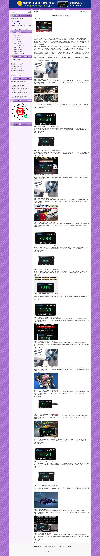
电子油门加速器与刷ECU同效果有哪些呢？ (19, 92)
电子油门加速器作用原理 (16, 59)
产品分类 (46, 9)
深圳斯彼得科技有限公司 (39, 83)
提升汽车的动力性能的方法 (16, 74)
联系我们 (68, 9)
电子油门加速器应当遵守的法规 (17, 70)
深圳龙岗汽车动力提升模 (17, 47)
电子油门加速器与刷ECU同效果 (17, 63)
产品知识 (54, 9)
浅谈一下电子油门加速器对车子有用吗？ (19, 96)
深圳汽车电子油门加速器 (17, 45)
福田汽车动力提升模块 (16, 39)
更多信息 (36, 542)
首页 (32, 9)
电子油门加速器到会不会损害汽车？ (18, 81)
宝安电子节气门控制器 (16, 41)
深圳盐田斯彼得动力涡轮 (17, 43)
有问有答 (61, 9)
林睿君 (69, 546)
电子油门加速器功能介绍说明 (17, 66)
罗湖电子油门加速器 (16, 37)
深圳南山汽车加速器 (16, 49)
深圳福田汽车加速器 (16, 51)
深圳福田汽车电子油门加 (17, 35)
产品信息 (39, 9)
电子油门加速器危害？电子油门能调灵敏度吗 (20, 88)
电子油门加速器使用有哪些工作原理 (18, 85)
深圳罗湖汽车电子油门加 (17, 53)
